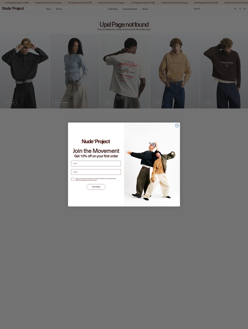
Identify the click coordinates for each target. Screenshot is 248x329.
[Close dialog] (177, 125)
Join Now (96, 187)
